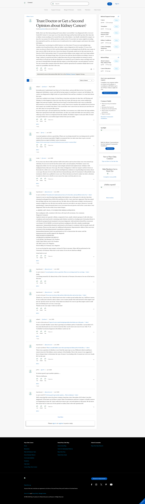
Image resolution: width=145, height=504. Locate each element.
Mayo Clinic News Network (97, 445)
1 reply (37, 126)
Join (110, 4)
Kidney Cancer (29, 16)
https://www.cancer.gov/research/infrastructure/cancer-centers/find (56, 142)
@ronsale (44, 158)
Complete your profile (109, 177)
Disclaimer (26, 461)
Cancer (103, 20)
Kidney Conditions (106, 40)
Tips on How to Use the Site (110, 161)
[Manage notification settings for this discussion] (91, 69)
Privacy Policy (35, 493)
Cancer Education (105, 68)
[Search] (52, 3)
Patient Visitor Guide (62, 455)
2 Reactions (50, 145)
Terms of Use (27, 493)
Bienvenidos (110, 197)
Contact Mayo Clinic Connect (30, 467)
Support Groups (55, 10)
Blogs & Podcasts (69, 10)
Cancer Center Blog (62, 445)
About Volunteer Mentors (29, 455)
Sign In (117, 3)
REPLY (37, 124)
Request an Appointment (99, 478)
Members (87, 10)
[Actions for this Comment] (93, 120)
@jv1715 (42, 369)
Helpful (41, 70)
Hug (45, 70)
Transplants (104, 26)
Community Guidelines (29, 458)
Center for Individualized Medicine (65, 448)
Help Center (97, 10)
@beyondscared (48, 191)
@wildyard (44, 86)
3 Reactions (50, 119)
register (60, 423)
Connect (29, 2)
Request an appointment (110, 93)
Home (46, 10)
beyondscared (46, 28)
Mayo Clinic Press (61, 451)
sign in (54, 423)
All (118, 16)
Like (37, 70)
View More (60, 417)
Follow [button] (116, 20)
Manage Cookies (42, 493)
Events (79, 10)
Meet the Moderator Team (30, 451)
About (25, 445)
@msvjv (42, 132)
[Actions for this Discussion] (93, 69)
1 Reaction (50, 68)
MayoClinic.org (27, 485)
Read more (110, 148)
